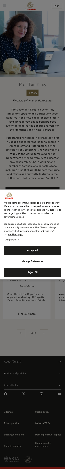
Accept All (32, 250)
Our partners (12, 239)
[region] (32, 234)
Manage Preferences (32, 261)
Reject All (33, 272)
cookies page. (15, 234)
